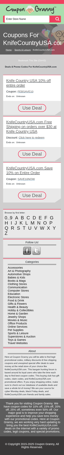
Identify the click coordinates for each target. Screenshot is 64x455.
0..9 (8, 217)
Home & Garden (18, 313)
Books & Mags (17, 280)
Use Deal (32, 107)
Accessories (15, 267)
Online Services (17, 326)
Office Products (17, 323)
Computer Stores (18, 290)
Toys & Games (17, 339)
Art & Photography (19, 270)
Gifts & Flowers (17, 303)
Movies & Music (17, 320)
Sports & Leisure (22, 50)
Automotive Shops (19, 274)
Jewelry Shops (17, 316)
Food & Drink (16, 300)
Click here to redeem (31, 137)
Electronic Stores (18, 297)
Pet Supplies (15, 330)
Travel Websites (18, 343)
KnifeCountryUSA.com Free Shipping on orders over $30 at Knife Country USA (31, 126)
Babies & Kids (16, 277)
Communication (17, 287)
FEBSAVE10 (25, 91)
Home (9, 50)
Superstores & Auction (21, 336)
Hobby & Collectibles (21, 310)
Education (14, 293)
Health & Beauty (18, 307)
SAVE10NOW (26, 179)
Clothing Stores (17, 284)
